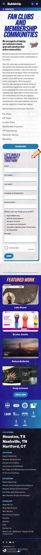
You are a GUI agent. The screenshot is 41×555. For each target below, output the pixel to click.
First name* (8, 175)
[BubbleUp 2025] (14, 3)
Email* (6, 166)
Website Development (15, 218)
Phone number (9, 202)
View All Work (20, 394)
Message (7, 233)
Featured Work (20, 146)
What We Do (9, 9)
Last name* (8, 184)
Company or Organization (14, 193)
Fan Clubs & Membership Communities (21, 227)
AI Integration (12, 230)
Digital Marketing (13, 216)
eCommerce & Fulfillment (16, 224)
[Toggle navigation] (4, 4)
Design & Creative (13, 221)
